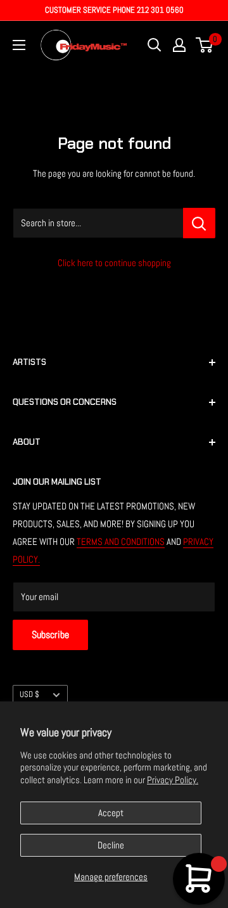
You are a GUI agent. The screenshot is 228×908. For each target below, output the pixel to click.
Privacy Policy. (172, 780)
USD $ (29, 694)
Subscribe (50, 634)
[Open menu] (19, 45)
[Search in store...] (199, 223)
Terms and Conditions (121, 541)
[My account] (179, 45)
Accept (111, 813)
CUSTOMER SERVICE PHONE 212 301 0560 (114, 9)
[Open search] (155, 45)
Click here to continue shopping (114, 263)
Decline (111, 845)
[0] (205, 45)
